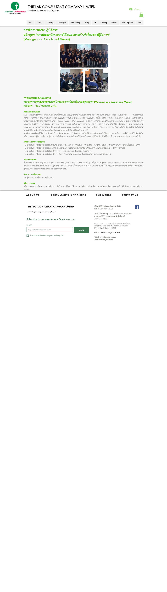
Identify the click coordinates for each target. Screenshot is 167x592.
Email (29, 225)
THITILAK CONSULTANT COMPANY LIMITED (61, 7)
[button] (141, 14)
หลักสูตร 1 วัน (31, 105)
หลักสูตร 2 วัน (48, 105)
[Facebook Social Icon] (137, 207)
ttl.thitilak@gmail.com (108, 237)
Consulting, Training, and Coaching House (44, 10)
